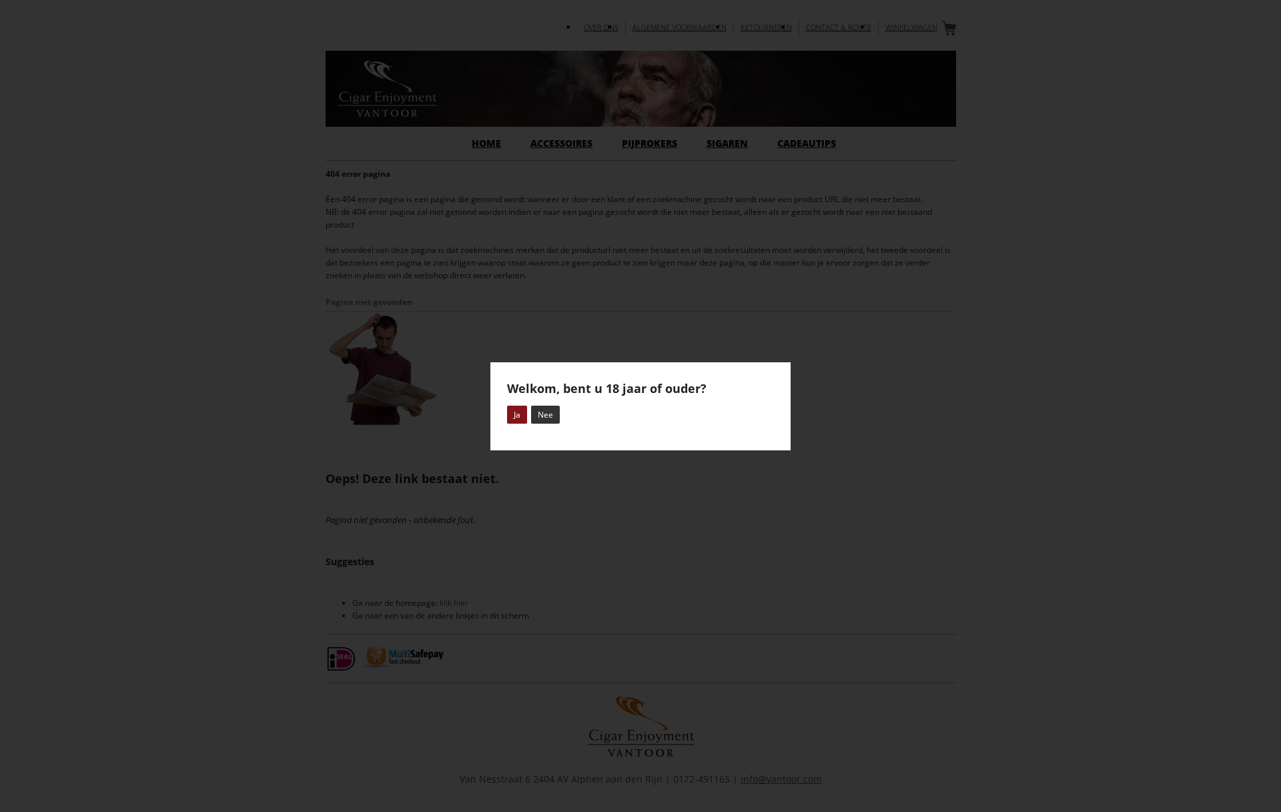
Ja (517, 414)
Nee (545, 414)
